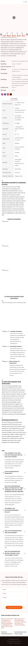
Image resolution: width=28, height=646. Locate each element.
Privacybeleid (17, 643)
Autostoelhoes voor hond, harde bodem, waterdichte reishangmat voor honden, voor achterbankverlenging (20, 633)
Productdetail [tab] (14, 98)
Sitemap (11, 643)
